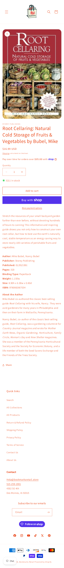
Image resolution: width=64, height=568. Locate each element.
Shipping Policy (15, 430)
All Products (13, 414)
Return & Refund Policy (19, 422)
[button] (6, 12)
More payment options (32, 208)
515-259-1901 (14, 484)
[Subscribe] (48, 512)
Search (10, 400)
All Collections (14, 407)
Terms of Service (15, 444)
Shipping (5, 153)
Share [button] (9, 364)
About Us (11, 460)
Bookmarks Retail (26, 562)
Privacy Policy (14, 437)
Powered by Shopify (43, 562)
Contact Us (12, 452)
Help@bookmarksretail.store (23, 479)
